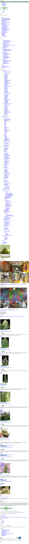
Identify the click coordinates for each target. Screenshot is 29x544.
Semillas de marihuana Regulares (5, 20)
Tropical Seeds (6, 91)
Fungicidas (6, 170)
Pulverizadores (6, 157)
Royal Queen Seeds (7, 111)
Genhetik (6, 106)
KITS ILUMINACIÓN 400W (9, 194)
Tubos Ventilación (7, 216)
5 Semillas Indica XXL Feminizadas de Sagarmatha (5, 403)
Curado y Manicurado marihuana (5, 26)
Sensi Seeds (6, 97)
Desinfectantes (6, 172)
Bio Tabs (6, 135)
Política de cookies (5, 44)
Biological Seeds (6, 92)
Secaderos (6, 175)
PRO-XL (6, 123)
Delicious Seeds (6, 90)
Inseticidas (6, 169)
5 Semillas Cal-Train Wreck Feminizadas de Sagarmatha (6, 331)
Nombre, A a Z (4, 316)
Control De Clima (4, 31)
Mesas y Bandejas (7, 147)
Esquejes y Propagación (4, 25)
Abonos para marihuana (4, 23)
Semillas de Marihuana (4, 48)
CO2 (5, 229)
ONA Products (6, 223)
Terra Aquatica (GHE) (7, 129)
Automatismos (6, 227)
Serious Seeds (6, 82)
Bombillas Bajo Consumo (9, 205)
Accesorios (6, 181)
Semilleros (6, 150)
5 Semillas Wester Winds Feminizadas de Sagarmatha (5, 456)
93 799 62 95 (4, 284)
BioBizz (5, 121)
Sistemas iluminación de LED (5, 47)
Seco (5, 179)
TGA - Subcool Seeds (7, 94)
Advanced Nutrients (7, 127)
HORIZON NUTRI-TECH (8, 119)
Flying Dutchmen (6, 101)
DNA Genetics (6, 96)
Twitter (2, 521)
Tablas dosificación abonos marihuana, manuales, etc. (9, 45)
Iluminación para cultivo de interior (6, 29)
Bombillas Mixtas (8, 203)
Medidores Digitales (5, 58)
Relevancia (1, 316)
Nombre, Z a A (8, 316)
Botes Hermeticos (6, 177)
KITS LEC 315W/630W (8, 196)
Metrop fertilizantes (7, 138)
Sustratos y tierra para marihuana (6, 141)
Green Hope (6, 136)
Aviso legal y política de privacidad (7, 40)
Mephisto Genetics (7, 113)
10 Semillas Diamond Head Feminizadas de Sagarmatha (5, 367)
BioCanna (6, 128)
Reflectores (7, 200)
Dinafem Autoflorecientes (7, 104)
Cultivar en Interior (4, 59)
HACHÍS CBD (3, 34)
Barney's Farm (6, 107)
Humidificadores (6, 228)
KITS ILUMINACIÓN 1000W (9, 195)
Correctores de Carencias (7, 139)
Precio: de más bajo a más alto (13, 316)
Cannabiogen (6, 132)
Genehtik (6, 73)
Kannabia (6, 89)
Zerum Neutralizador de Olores (8, 225)
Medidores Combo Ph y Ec (8, 183)
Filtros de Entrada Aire (7, 218)
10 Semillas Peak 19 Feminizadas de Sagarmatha (5, 349)
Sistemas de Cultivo (4, 32)
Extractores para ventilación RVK (9, 215)
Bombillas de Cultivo (7, 201)
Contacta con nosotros (4, 4)
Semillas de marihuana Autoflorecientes (6, 19)
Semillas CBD (4, 51)
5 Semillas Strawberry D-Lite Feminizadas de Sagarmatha (6, 447)
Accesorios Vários (7, 211)
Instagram (3, 522)
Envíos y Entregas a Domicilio (5, 532)
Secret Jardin (7, 234)
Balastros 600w (7, 209)
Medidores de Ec (6, 184)
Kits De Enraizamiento (7, 160)
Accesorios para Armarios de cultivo (9, 235)
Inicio (2, 39)
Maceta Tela (6, 149)
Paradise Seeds (6, 76)
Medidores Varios (6, 185)
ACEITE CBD (5, 243)
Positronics (6, 79)
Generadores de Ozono (7, 224)
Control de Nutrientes (7, 188)
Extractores (6, 213)
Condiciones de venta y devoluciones (7, 41)
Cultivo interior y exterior (4, 52)
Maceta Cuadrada (6, 148)
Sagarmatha (6, 84)
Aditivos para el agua (7, 140)
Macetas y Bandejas (4, 24)
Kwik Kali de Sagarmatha (2, 385)
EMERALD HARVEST (7, 130)
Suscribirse (8, 525)
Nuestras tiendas (3, 3)
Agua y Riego (4, 151)
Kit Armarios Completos (7, 231)
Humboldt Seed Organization (8, 80)
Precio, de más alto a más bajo (20, 316)
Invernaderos (6, 161)
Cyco (5, 134)
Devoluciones (3, 5)
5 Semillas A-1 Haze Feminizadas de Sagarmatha (5, 439)
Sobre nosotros (4, 43)
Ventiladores (6, 217)
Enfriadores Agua (6, 156)
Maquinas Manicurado (7, 174)
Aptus (5, 124)
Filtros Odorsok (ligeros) (7, 222)
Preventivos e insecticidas (6, 56)
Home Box (7, 233)
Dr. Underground (6, 81)
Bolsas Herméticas (7, 176)
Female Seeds (6, 85)
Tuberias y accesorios (7, 155)
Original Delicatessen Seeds (8, 83)
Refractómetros (7, 186)
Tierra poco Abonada (7, 143)
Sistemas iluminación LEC (7, 197)
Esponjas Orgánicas (7, 164)
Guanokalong (6, 131)
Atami (5, 125)
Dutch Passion (6, 77)
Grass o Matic (6, 108)
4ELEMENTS (6, 120)
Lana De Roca (6, 165)
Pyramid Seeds (6, 88)
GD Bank (6, 78)
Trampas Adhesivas (7, 171)
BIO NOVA (6, 137)
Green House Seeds (7, 75)
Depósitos (6, 153)
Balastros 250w (7, 208)
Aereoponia (6, 237)
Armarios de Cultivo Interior (6, 230)
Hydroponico (6, 238)
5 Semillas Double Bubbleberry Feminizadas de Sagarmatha (6, 481)
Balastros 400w (7, 207)
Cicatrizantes (6, 163)
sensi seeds (6, 112)
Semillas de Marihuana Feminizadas (7, 49)
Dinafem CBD (4, 36)
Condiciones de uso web (4, 530)
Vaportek (6, 221)
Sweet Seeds (6, 105)
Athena (5, 122)
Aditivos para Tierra (7, 145)
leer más (16, 513)
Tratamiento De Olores (4, 30)
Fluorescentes (7, 204)
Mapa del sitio (3, 535)
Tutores (5, 166)
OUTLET (3, 64)
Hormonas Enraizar (7, 162)
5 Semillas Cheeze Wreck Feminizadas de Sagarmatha (5, 422)
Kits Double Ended (7, 198)
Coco (5, 144)
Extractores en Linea (8, 214)
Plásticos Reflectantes (7, 210)
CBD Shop (3, 240)
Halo (5, 133)
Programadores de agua (7, 158)
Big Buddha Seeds (7, 86)
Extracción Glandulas (4, 27)
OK (10, 525)
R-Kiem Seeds (6, 102)
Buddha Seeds (6, 109)
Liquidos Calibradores (7, 187)
